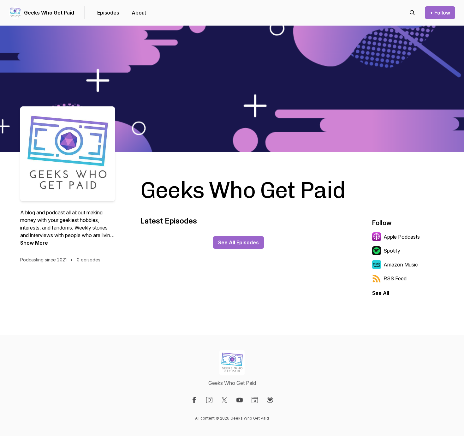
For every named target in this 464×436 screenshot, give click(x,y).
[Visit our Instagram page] (209, 400)
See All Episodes (238, 242)
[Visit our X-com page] (224, 400)
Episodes (108, 12)
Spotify (392, 251)
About (139, 12)
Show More (34, 243)
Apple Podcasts (402, 237)
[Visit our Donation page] (270, 400)
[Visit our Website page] (255, 400)
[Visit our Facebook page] (194, 400)
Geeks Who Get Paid (49, 12)
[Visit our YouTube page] (239, 400)
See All (380, 293)
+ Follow (440, 12)
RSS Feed (395, 278)
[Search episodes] (412, 12)
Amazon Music (401, 264)
